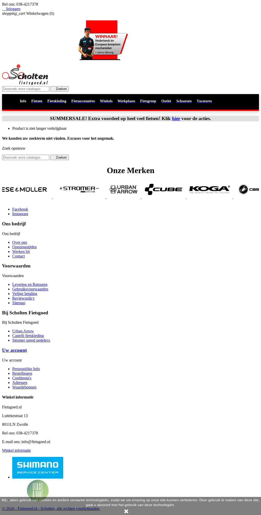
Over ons (19, 242)
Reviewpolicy (23, 298)
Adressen (19, 382)
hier (176, 118)
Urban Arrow (23, 331)
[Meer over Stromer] (69, 197)
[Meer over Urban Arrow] (113, 197)
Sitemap (18, 303)
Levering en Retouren (29, 284)
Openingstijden (24, 247)
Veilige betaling (24, 293)
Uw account (14, 350)
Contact (18, 256)
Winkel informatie (16, 450)
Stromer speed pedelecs (31, 340)
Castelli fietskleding (28, 335)
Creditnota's (21, 378)
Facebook (20, 209)
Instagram (20, 214)
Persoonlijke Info (26, 369)
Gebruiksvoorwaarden (30, 289)
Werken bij (21, 251)
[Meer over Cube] (153, 197)
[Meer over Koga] (199, 197)
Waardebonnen (24, 387)
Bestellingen (22, 373)
